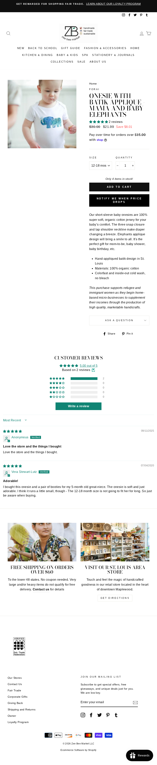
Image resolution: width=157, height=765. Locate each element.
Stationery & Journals (113, 55)
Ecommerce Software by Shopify (78, 750)
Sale (81, 61)
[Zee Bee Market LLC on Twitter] (99, 715)
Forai (94, 89)
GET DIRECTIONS (115, 598)
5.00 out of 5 (88, 365)
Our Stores (15, 677)
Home (135, 48)
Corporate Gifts (17, 696)
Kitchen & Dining (37, 55)
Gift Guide (70, 48)
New (21, 48)
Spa (85, 55)
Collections (62, 61)
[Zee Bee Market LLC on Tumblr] (116, 715)
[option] (78, 4)
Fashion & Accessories (105, 48)
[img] (12, 431)
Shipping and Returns (21, 709)
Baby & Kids (67, 55)
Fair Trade (14, 690)
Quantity (124, 157)
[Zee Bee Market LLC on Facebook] (91, 715)
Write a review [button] (78, 406)
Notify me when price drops (119, 200)
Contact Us (15, 684)
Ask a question (119, 320)
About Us (98, 61)
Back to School (42, 48)
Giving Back (15, 703)
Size (93, 157)
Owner (12, 715)
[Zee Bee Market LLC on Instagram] (83, 715)
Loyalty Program (18, 722)
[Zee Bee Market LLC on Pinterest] (107, 715)
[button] (99, 121)
